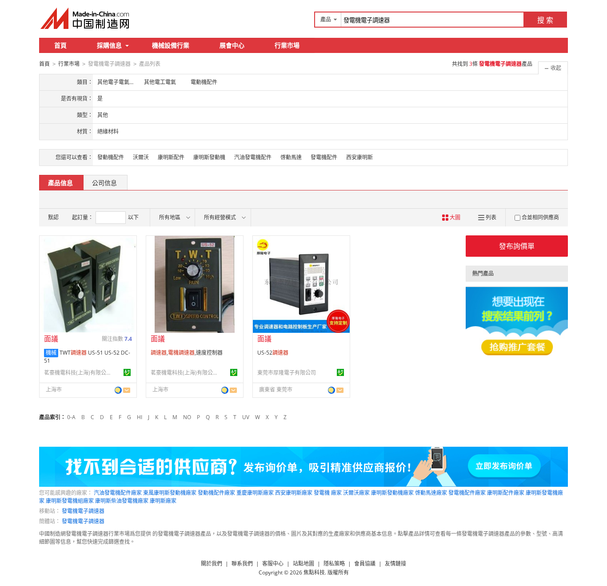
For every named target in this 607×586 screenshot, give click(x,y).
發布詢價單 (517, 246)
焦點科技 (314, 572)
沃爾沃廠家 (356, 493)
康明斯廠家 (163, 501)
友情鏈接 (395, 563)
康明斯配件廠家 (505, 493)
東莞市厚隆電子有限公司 (286, 372)
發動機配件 (110, 157)
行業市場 (287, 45)
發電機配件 (324, 157)
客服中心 (273, 563)
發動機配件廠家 (216, 493)
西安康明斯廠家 (293, 493)
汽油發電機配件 (253, 157)
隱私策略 (334, 563)
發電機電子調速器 (83, 511)
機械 (51, 352)
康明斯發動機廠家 (392, 493)
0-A (71, 417)
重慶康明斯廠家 (255, 493)
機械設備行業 (170, 45)
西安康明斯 (359, 157)
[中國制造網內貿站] (85, 18)
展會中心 (232, 45)
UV (245, 417)
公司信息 (104, 182)
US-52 (272, 352)
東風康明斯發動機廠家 (169, 493)
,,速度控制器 (187, 352)
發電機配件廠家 (467, 493)
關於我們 (211, 563)
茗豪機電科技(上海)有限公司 (77, 372)
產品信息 (60, 182)
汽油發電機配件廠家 (118, 493)
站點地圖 (303, 563)
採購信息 (109, 45)
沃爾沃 (141, 157)
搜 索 (545, 20)
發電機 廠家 (328, 493)
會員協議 (364, 563)
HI (139, 417)
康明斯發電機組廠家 (70, 501)
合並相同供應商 (540, 217)
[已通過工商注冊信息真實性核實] (127, 372)
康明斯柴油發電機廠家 (121, 501)
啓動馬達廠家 (431, 493)
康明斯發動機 (209, 157)
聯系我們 (242, 563)
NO (187, 417)
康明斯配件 (171, 157)
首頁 (60, 45)
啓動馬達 (291, 157)
